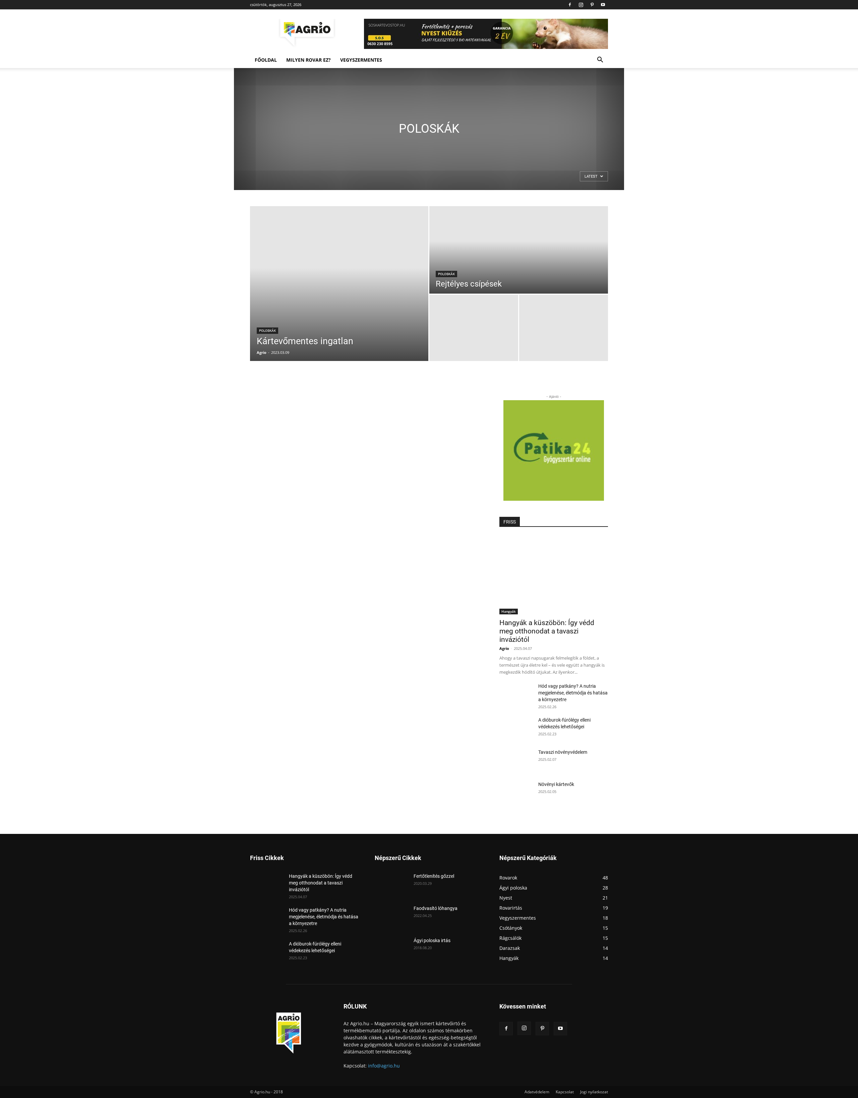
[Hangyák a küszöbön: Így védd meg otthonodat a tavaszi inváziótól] (553, 575)
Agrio (261, 352)
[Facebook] (570, 4)
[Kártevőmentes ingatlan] (339, 283)
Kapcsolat (565, 1092)
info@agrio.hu (384, 1065)
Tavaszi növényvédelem (562, 752)
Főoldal (266, 60)
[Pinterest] (592, 4)
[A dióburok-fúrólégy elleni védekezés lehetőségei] (516, 728)
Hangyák (508, 611)
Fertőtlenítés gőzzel (434, 876)
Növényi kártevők (556, 784)
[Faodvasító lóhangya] (391, 916)
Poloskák (267, 330)
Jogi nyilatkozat (594, 1092)
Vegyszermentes (361, 60)
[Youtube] (603, 4)
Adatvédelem (537, 1092)
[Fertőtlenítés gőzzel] (391, 884)
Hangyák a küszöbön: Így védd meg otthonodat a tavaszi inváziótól (546, 631)
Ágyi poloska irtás (432, 940)
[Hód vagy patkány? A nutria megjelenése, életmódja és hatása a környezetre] (516, 694)
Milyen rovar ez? (308, 60)
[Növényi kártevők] (516, 792)
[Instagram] (581, 4)
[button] (600, 60)
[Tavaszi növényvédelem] (516, 760)
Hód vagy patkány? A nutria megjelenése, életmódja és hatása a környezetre (573, 692)
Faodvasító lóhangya (435, 908)
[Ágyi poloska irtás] (391, 949)
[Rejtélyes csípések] (518, 250)
